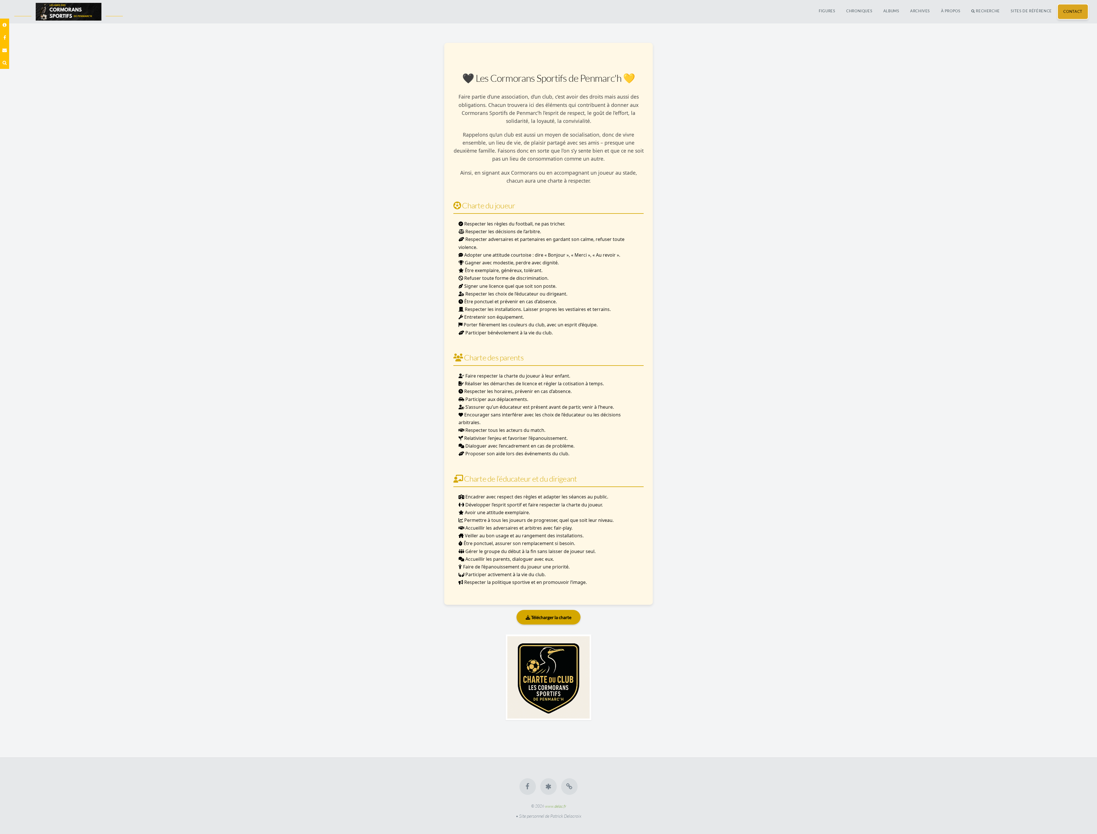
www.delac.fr (555, 805)
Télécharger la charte (550, 617)
